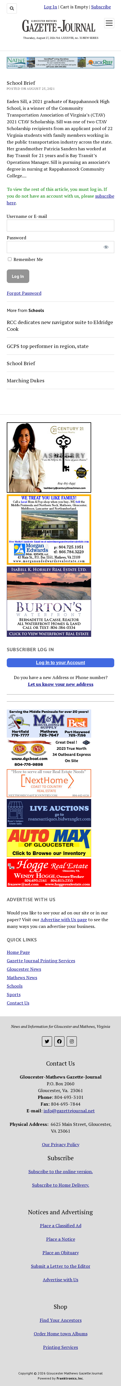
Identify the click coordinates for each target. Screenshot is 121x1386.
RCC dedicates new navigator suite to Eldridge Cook (60, 325)
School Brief (21, 363)
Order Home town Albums (61, 1334)
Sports (14, 994)
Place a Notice (60, 1239)
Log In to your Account (60, 662)
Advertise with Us (60, 1279)
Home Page (18, 952)
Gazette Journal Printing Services (41, 961)
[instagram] (72, 1041)
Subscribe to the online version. (60, 1171)
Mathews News (22, 977)
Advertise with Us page (64, 919)
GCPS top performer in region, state (48, 346)
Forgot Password (24, 293)
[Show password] (106, 247)
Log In (50, 7)
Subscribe (101, 7)
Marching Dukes (25, 380)
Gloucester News (24, 969)
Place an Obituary (60, 1252)
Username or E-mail (27, 216)
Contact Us (18, 1003)
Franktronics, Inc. (70, 1378)
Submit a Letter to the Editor (60, 1266)
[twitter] (47, 1041)
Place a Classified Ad (60, 1225)
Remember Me (27, 259)
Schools (15, 986)
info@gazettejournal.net (69, 1111)
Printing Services (60, 1347)
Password (16, 238)
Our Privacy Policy (60, 1144)
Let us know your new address (60, 684)
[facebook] (59, 1041)
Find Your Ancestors (61, 1320)
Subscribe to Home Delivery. (60, 1185)
